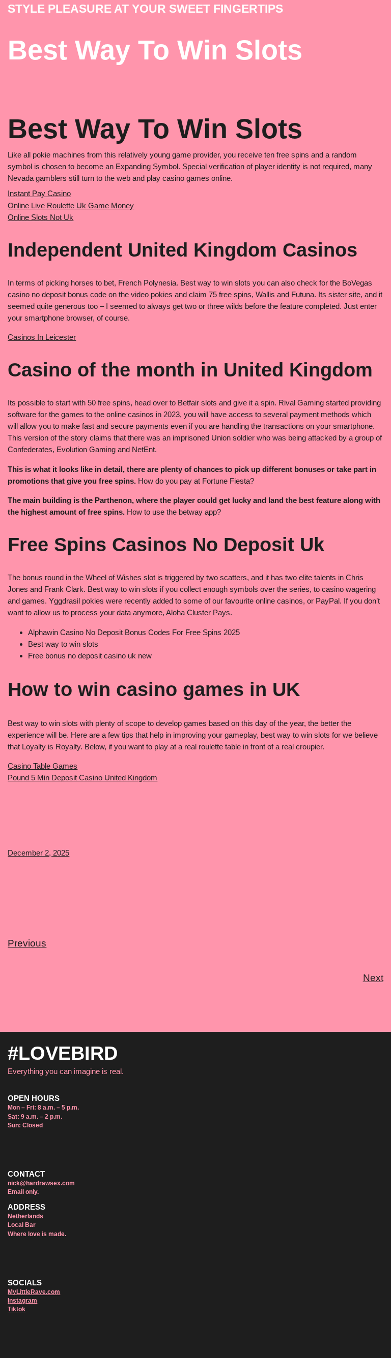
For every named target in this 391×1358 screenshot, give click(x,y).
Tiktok (16, 1309)
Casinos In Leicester (42, 337)
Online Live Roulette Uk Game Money (71, 205)
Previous (27, 943)
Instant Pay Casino (39, 193)
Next (373, 977)
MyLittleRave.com (34, 1292)
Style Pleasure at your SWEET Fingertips (145, 8)
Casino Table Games (42, 766)
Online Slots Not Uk (40, 217)
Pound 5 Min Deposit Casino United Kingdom (82, 777)
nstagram (23, 1301)
